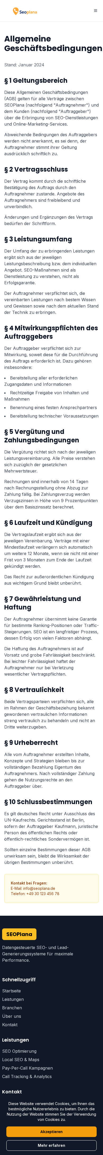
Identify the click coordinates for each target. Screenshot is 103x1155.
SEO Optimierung (19, 1051)
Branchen (12, 1007)
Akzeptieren (51, 1131)
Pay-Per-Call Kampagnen (27, 1068)
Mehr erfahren (51, 1145)
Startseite (11, 990)
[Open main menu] (95, 10)
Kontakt (9, 1024)
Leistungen (13, 999)
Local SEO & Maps (20, 1059)
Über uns (11, 1016)
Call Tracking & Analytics (27, 1076)
